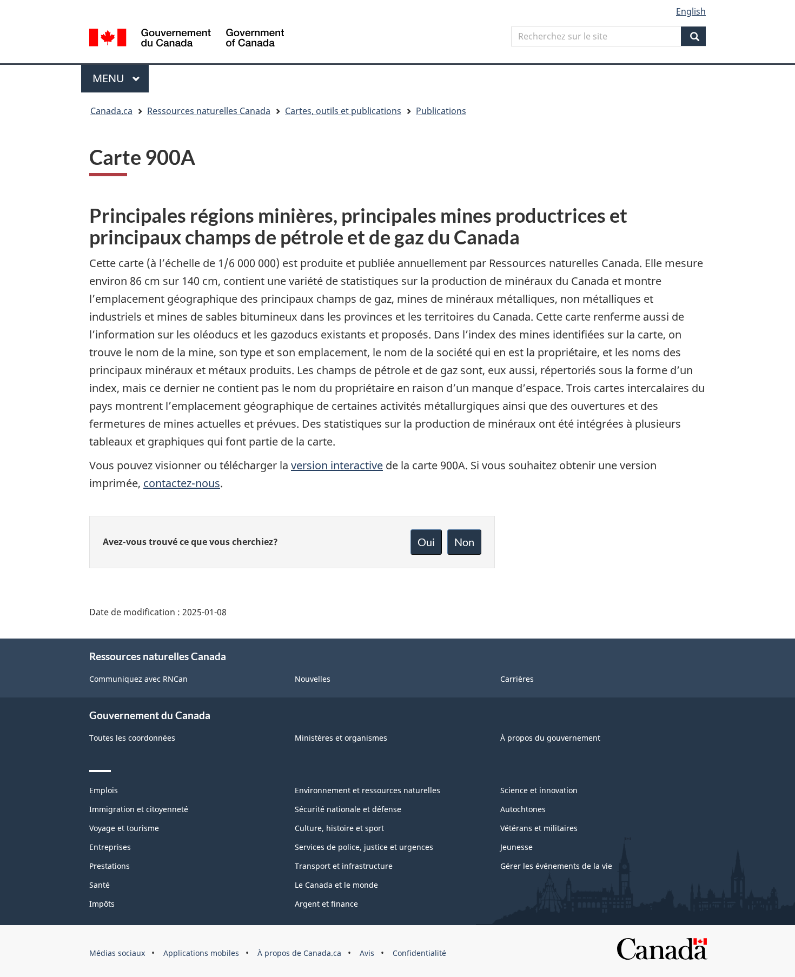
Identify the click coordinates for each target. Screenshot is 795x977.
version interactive (337, 465)
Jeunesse (516, 847)
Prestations (109, 866)
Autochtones (523, 809)
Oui (426, 541)
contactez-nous (181, 483)
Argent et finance (326, 904)
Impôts (102, 904)
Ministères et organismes (341, 738)
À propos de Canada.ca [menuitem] (299, 953)
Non (464, 541)
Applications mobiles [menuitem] (201, 953)
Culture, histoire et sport (339, 828)
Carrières (517, 679)
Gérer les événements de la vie (556, 866)
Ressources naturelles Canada (208, 111)
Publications (441, 111)
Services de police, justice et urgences (364, 847)
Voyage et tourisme (124, 828)
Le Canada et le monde (336, 885)
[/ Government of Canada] (186, 39)
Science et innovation (539, 790)
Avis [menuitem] (367, 953)
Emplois (103, 790)
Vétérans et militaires (539, 828)
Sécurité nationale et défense (348, 809)
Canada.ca (111, 111)
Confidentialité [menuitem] (419, 953)
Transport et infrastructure (344, 866)
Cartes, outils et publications (343, 111)
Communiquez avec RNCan (138, 679)
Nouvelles (312, 679)
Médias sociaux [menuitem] (117, 953)
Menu (120, 78)
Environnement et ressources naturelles (367, 790)
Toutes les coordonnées (132, 738)
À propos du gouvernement (550, 738)
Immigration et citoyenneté (138, 809)
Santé (99, 885)
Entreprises (110, 847)
